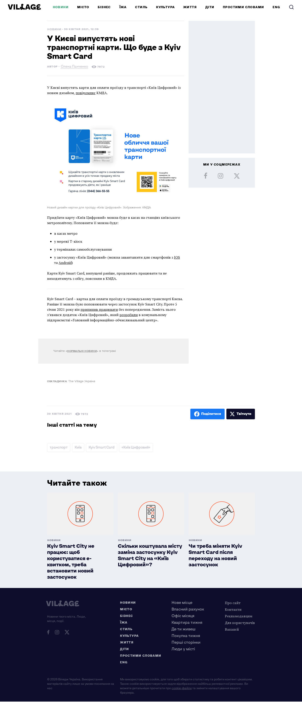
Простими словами (243, 7)
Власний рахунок (188, 609)
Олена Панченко (74, 67)
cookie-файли (182, 688)
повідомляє (86, 92)
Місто (83, 7)
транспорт (59, 447)
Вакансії (232, 629)
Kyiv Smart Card (102, 447)
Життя (190, 7)
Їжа (123, 7)
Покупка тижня (186, 635)
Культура (165, 7)
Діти (209, 7)
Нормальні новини (82, 351)
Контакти (233, 609)
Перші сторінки (186, 642)
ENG (276, 7)
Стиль (141, 7)
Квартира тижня (187, 622)
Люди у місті (183, 649)
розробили (128, 314)
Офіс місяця (183, 616)
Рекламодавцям (238, 616)
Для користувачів (240, 622)
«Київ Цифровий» (136, 447)
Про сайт (233, 602)
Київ (78, 447)
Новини (61, 7)
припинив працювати (99, 309)
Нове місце (182, 602)
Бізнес (104, 7)
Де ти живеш (183, 629)
